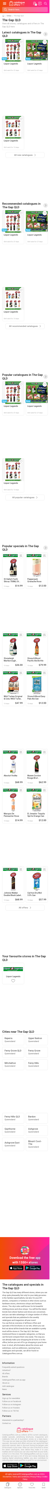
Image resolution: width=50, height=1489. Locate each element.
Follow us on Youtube (11, 1408)
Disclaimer (7, 1477)
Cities (9, 16)
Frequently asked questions (13, 1367)
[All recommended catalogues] (45, 205)
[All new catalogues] (45, 34)
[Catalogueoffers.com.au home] (17, 3)
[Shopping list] (40, 3)
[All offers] (45, 548)
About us (5, 1383)
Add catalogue (8, 1386)
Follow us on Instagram (11, 1404)
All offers (6, 1373)
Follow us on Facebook (11, 1401)
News (4, 1389)
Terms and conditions (20, 1477)
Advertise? (6, 1370)
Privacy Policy (35, 1477)
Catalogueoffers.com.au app (13, 1380)
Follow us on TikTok (10, 1411)
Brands (5, 1377)
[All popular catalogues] (45, 376)
